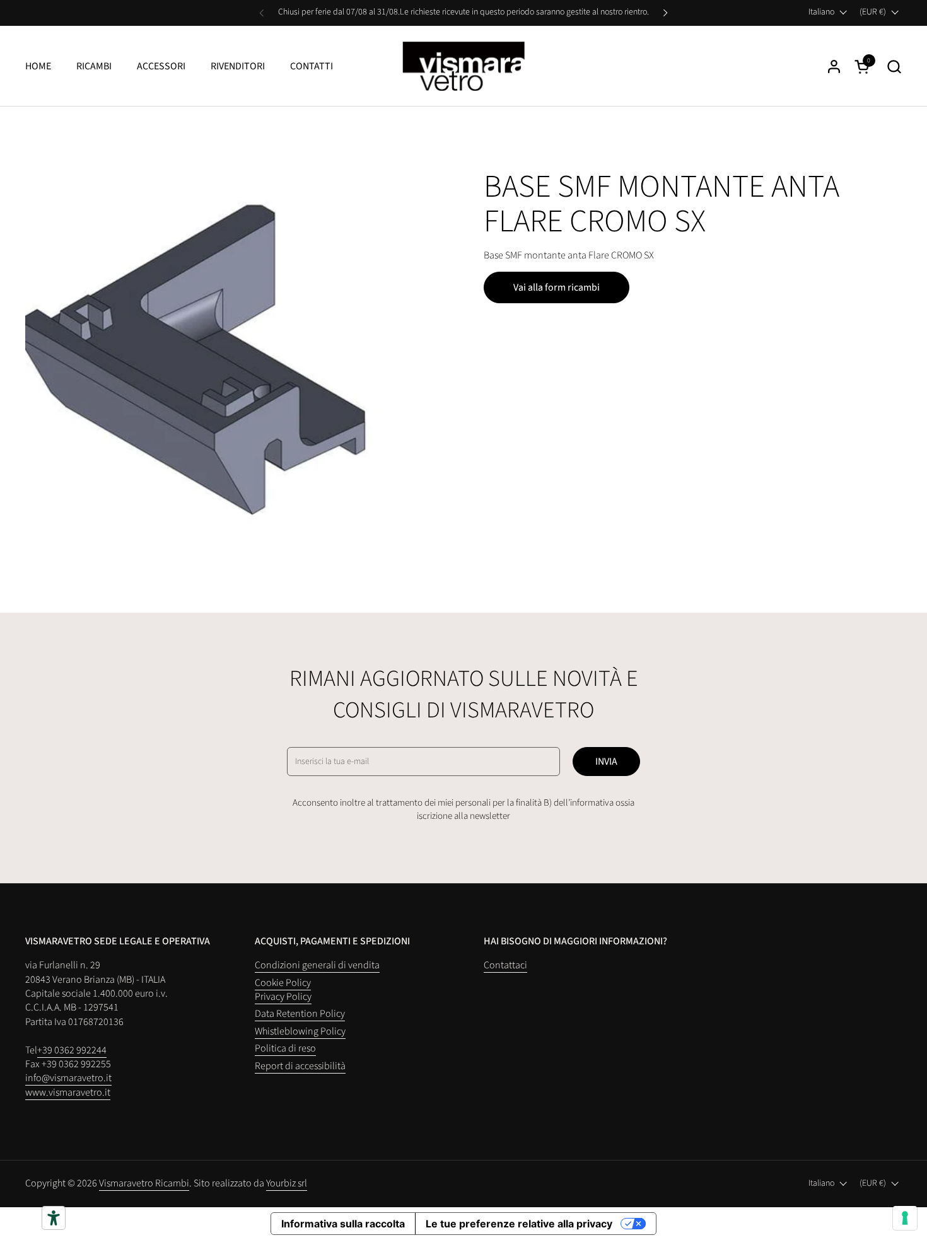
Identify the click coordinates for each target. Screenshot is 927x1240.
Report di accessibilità (300, 1066)
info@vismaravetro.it (68, 1078)
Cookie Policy (283, 983)
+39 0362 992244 (72, 1050)
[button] (894, 66)
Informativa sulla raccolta (343, 1223)
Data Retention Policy (300, 1014)
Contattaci (505, 965)
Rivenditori (238, 66)
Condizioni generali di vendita (317, 965)
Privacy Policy (283, 997)
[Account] (834, 66)
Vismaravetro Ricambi (144, 1183)
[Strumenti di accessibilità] (54, 1218)
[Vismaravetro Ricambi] (464, 66)
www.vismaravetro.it (67, 1092)
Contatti (311, 66)
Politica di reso (285, 1048)
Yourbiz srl (286, 1183)
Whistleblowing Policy (300, 1031)
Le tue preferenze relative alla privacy (519, 1223)
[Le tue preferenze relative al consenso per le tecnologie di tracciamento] (905, 1218)
